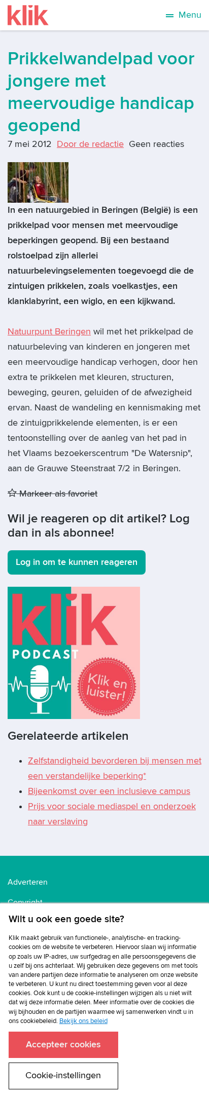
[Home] (28, 15)
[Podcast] (74, 652)
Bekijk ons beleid (83, 1021)
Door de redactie (90, 144)
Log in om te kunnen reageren (76, 562)
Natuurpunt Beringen (49, 331)
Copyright (25, 902)
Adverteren (28, 882)
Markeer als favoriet (57, 493)
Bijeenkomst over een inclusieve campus (109, 791)
